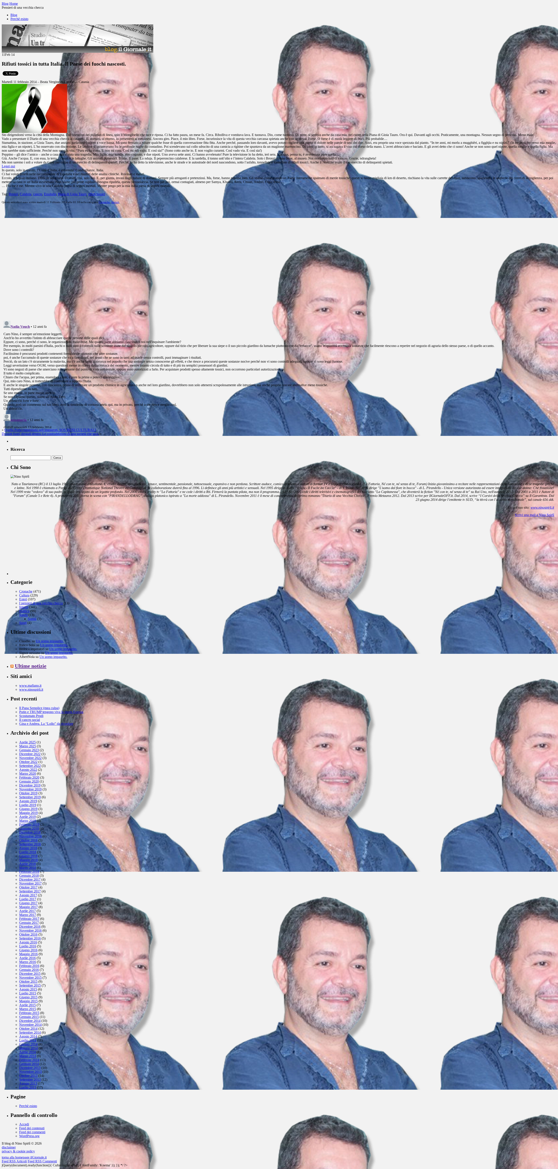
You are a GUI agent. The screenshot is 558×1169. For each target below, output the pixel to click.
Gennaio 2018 (29, 875)
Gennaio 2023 (29, 750)
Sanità (23, 615)
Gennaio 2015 (29, 1017)
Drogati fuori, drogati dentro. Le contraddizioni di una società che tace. (50, 434)
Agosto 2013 (28, 1083)
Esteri (23, 599)
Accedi (24, 1124)
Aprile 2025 (27, 742)
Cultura (24, 595)
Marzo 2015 (27, 1009)
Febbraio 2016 (29, 966)
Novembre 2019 (30, 789)
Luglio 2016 (27, 946)
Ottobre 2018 (28, 840)
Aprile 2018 (27, 864)
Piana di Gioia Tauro (72, 194)
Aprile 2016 (27, 958)
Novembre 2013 (30, 1072)
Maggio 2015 (28, 1001)
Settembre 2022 (30, 766)
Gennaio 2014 (29, 1064)
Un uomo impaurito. (50, 641)
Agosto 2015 (28, 989)
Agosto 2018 (28, 848)
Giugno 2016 (28, 950)
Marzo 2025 (27, 746)
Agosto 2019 (28, 801)
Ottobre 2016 (28, 934)
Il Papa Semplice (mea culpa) (39, 708)
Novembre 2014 (30, 1024)
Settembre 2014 (30, 1032)
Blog (13, 15)
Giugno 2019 (28, 809)
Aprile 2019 (27, 817)
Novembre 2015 (30, 977)
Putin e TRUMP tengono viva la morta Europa (51, 712)
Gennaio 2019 (29, 828)
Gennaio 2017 (29, 922)
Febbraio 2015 (29, 1013)
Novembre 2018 (30, 836)
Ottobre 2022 (28, 762)
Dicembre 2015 (30, 973)
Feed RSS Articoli (14, 1161)
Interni (115, 202)
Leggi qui (8, 166)
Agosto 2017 (28, 895)
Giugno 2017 (28, 903)
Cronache (104, 202)
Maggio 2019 (28, 813)
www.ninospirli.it (542, 507)
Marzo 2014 (27, 1056)
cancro (37, 194)
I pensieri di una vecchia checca (41, 603)
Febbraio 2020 (29, 777)
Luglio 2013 (27, 1087)
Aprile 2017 (27, 911)
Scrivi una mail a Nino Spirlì (534, 515)
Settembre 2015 (30, 985)
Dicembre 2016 (30, 926)
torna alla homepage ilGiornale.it (24, 1157)
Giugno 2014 (28, 1044)
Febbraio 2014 (29, 1060)
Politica (24, 611)
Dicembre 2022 (30, 754)
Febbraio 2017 (29, 919)
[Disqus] (279, 261)
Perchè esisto (19, 19)
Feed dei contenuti (31, 1128)
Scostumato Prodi (31, 716)
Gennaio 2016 (29, 970)
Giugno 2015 (28, 997)
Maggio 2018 (28, 860)
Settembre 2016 (30, 938)
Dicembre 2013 (30, 1068)
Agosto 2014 (28, 1036)
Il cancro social (29, 720)
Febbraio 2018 (29, 871)
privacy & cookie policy (18, 1151)
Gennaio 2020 (29, 781)
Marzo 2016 (27, 962)
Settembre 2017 (30, 891)
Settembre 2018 (30, 844)
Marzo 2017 (27, 915)
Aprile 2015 (27, 1005)
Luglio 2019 (27, 805)
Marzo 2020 (27, 773)
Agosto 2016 (28, 942)
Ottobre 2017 (28, 887)
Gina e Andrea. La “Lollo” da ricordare (46, 724)
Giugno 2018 (28, 856)
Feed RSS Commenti (42, 1161)
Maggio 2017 (28, 907)
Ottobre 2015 (28, 981)
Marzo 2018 (27, 868)
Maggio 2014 (28, 1048)
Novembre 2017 (30, 883)
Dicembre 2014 (30, 1021)
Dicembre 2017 (30, 879)
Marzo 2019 (27, 820)
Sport (23, 623)
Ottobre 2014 (28, 1028)
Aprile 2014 (27, 1052)
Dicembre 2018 (30, 832)
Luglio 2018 (27, 852)
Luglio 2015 (27, 993)
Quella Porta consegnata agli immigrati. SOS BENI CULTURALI (50, 430)
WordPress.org (29, 1136)
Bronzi (13, 194)
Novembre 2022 (30, 758)
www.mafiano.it (30, 685)
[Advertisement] (43, 547)
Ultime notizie (30, 666)
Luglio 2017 (27, 899)
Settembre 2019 (30, 797)
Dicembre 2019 (30, 785)
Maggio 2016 (28, 954)
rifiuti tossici (96, 194)
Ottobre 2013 (28, 1075)
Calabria (25, 194)
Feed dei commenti (32, 1132)
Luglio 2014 (27, 1040)
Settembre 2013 (30, 1079)
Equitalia (50, 194)
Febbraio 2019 (29, 824)
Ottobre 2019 (28, 793)
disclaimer (9, 1147)
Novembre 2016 (30, 930)
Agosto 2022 (28, 769)
